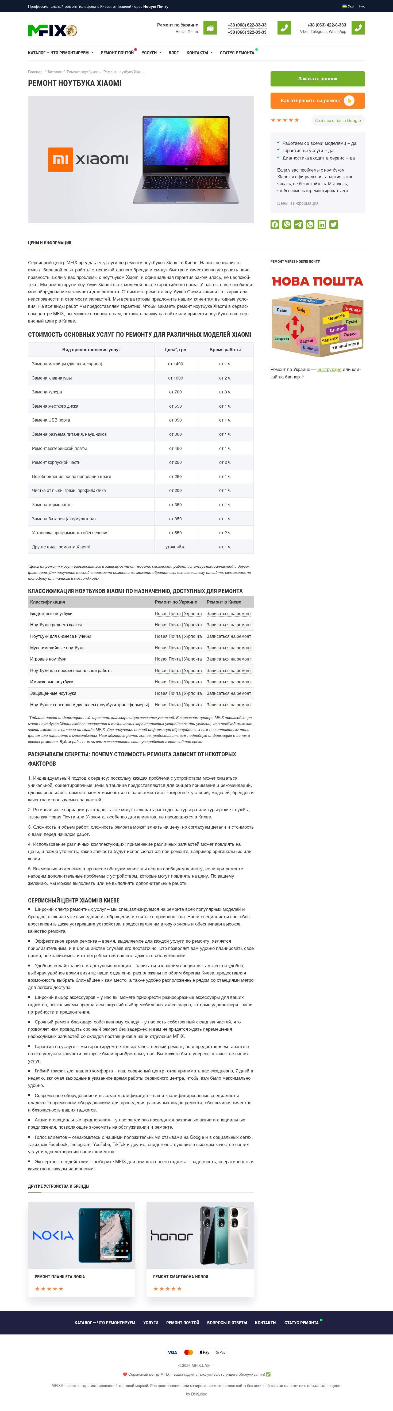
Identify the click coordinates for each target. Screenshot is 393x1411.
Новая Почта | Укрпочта (178, 613)
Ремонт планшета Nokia (60, 1276)
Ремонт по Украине (177, 25)
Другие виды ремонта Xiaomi (61, 547)
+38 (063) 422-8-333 (326, 25)
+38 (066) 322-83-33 (247, 32)
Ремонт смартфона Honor (180, 1276)
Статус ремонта (237, 52)
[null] (275, 224)
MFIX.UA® (68, 27)
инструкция (329, 369)
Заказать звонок (317, 78)
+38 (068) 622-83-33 (247, 25)
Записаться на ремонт (229, 613)
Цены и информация (298, 203)
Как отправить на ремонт (316, 100)
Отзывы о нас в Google (338, 120)
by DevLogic (196, 1394)
